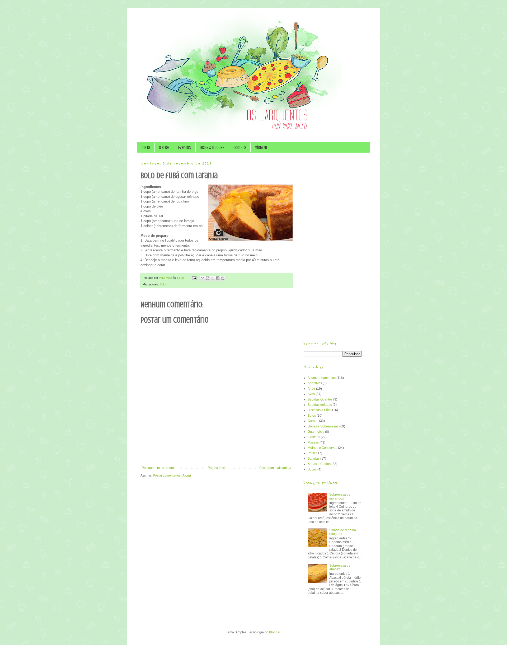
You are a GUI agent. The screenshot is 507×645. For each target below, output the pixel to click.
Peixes (312, 453)
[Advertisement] (216, 451)
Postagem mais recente (159, 468)
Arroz (311, 388)
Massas (313, 442)
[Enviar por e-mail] (202, 278)
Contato (239, 147)
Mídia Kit (261, 147)
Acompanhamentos (322, 378)
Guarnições (316, 432)
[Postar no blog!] (207, 278)
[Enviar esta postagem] (193, 277)
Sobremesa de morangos (339, 496)
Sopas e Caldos (319, 464)
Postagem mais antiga (275, 468)
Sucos (312, 469)
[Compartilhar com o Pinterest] (222, 278)
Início (146, 147)
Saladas (314, 458)
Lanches (314, 437)
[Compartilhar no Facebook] (217, 278)
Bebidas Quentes (320, 399)
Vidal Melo (166, 277)
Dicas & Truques (212, 147)
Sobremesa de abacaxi (339, 567)
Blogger (274, 632)
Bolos (163, 284)
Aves (311, 394)
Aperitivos (315, 383)
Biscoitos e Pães (319, 410)
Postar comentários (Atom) (172, 475)
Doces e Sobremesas (323, 426)
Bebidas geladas (320, 405)
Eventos (184, 147)
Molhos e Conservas (322, 448)
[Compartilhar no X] (212, 278)
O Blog (164, 147)
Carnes (313, 421)
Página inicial (217, 468)
